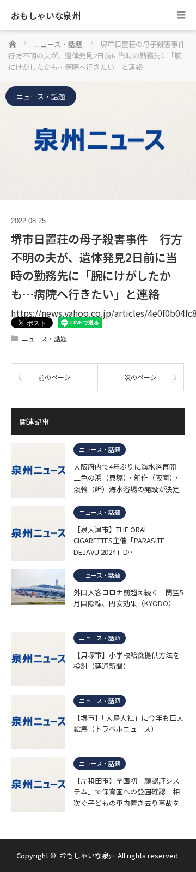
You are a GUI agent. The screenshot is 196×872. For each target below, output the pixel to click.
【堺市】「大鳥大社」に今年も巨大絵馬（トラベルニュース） (128, 723)
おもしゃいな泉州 (46, 15)
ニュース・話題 (40, 96)
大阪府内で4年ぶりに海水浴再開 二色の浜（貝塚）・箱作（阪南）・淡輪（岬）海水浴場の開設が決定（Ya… (128, 477)
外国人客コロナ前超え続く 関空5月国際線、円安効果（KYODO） (128, 598)
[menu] (181, 15)
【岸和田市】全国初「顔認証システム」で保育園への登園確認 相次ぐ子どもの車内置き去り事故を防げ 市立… (127, 791)
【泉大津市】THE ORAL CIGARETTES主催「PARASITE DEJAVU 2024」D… (119, 540)
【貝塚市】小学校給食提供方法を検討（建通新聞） (127, 661)
